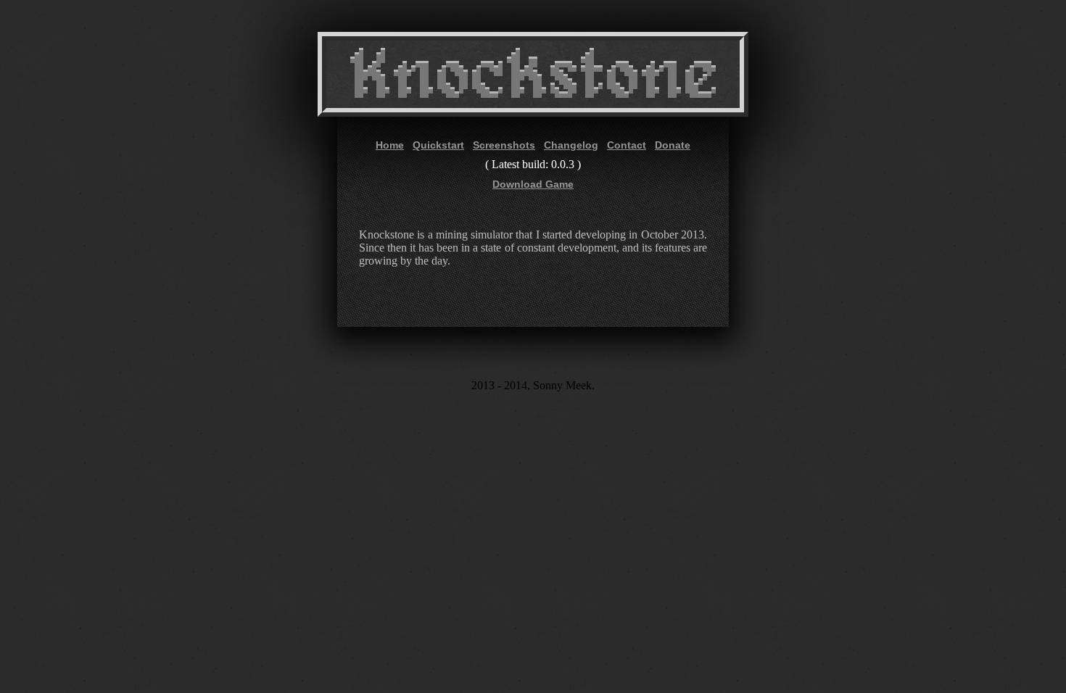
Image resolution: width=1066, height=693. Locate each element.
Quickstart (438, 145)
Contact (626, 145)
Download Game (533, 184)
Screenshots (504, 145)
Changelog (571, 145)
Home (390, 145)
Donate (672, 145)
